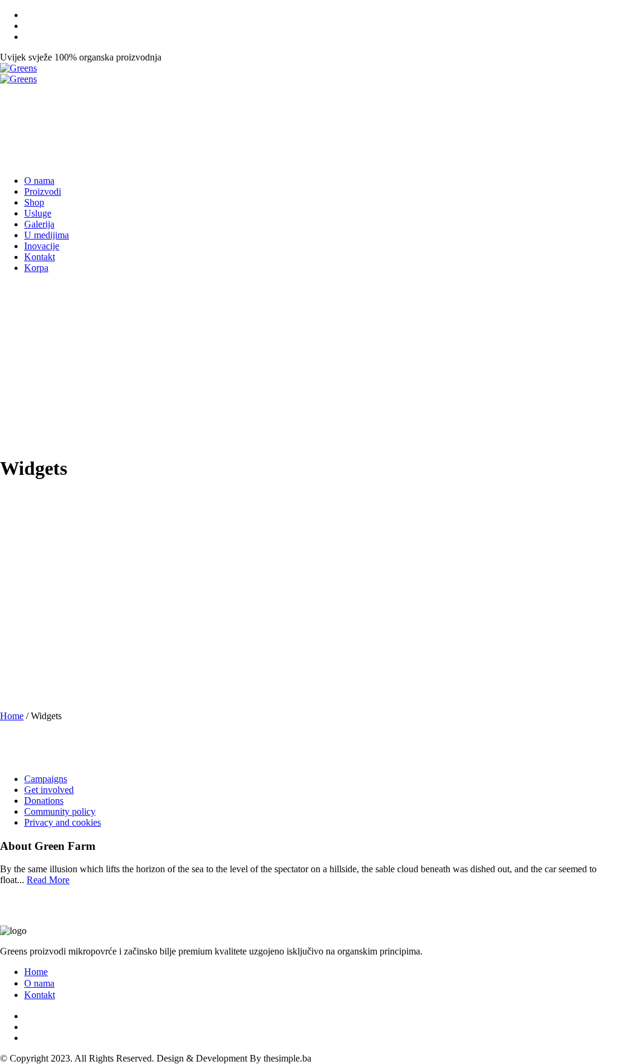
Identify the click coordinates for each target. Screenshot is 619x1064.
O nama (39, 983)
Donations (43, 800)
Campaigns (45, 779)
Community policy (60, 811)
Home (12, 716)
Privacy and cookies (62, 822)
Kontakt (39, 995)
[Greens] (18, 73)
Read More (48, 880)
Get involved (49, 790)
